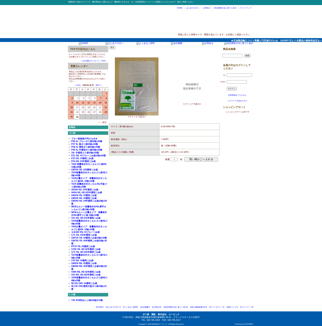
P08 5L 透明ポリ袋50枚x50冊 (85, 147)
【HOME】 (99, 307)
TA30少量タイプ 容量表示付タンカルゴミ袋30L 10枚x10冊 (89, 179)
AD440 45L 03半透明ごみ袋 (84, 189)
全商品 (72, 127)
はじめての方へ (192, 8)
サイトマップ (245, 8)
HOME (179, 8)
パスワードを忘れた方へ (237, 101)
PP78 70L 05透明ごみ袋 (83, 246)
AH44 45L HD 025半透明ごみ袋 (86, 192)
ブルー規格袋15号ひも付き (84, 138)
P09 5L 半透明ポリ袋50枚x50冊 (86, 150)
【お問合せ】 (156, 307)
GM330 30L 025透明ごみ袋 (84, 169)
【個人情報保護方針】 (198, 307)
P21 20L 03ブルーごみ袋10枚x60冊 (88, 155)
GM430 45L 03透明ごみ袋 (84, 195)
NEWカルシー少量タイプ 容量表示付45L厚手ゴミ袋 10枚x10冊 (89, 213)
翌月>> (98, 85)
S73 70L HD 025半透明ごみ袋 (85, 252)
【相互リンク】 (232, 307)
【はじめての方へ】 (113, 307)
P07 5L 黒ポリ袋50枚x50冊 (84, 144)
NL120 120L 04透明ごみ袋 (84, 283)
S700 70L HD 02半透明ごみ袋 (85, 249)
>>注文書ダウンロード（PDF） (94, 61)
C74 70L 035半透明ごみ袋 (84, 235)
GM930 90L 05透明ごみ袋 (84, 263)
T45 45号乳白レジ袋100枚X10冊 (87, 300)
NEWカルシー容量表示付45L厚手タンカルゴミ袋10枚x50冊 (88, 208)
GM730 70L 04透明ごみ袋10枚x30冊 (89, 238)
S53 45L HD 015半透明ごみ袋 (85, 218)
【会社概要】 (144, 307)
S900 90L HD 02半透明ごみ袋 (85, 272)
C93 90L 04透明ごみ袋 (82, 260)
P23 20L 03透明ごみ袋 (82, 158)
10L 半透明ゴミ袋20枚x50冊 (85, 152)
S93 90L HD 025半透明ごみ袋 (85, 274)
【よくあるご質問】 (130, 307)
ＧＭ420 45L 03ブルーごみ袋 (85, 232)
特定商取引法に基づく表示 (225, 8)
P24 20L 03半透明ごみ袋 (83, 161)
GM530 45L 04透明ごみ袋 (84, 198)
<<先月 (78, 85)
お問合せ (206, 8)
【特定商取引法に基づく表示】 (176, 307)
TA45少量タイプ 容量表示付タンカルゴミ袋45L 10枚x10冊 (89, 228)
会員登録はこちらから (237, 95)
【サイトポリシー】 (216, 307)
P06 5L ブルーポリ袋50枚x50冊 (86, 141)
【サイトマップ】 (246, 307)
